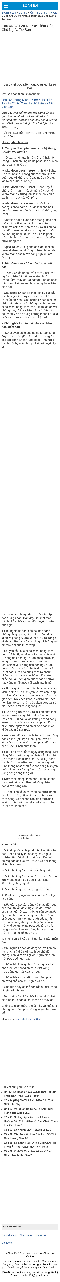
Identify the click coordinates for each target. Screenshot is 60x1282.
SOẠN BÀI (30, 5)
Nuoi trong (26, 1235)
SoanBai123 (9, 12)
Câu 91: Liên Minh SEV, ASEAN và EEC (28, 1129)
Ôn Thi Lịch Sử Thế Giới (44, 12)
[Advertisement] (30, 58)
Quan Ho (41, 1235)
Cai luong (7, 1242)
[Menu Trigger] (6, 6)
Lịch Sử (23, 12)
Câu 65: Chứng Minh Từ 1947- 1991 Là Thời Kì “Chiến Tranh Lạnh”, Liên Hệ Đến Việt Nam (28, 103)
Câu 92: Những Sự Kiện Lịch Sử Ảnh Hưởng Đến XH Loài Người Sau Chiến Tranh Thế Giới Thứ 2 (31, 1121)
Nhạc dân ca (9, 1235)
